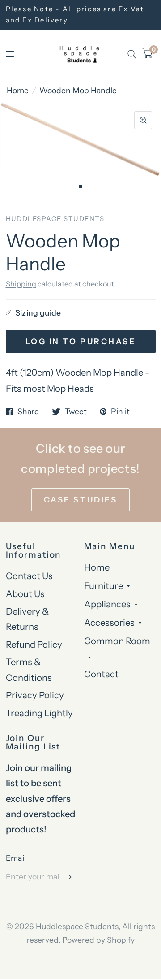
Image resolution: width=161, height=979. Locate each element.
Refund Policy (34, 644)
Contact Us (29, 575)
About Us (25, 593)
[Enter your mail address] (68, 876)
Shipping (21, 283)
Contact (101, 674)
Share (28, 411)
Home (18, 90)
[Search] (131, 54)
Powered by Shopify (98, 939)
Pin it (120, 411)
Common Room (117, 640)
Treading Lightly (39, 713)
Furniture (103, 585)
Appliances (107, 604)
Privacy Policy (35, 695)
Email (16, 857)
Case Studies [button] (80, 499)
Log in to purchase (80, 341)
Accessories (109, 622)
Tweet (76, 411)
